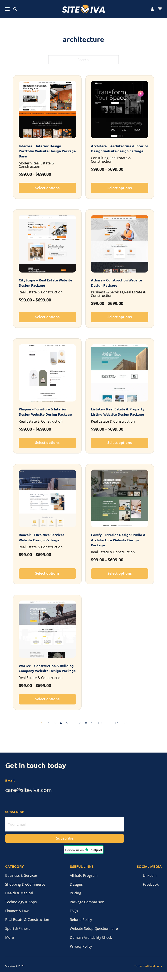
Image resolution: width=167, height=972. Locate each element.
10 (100, 723)
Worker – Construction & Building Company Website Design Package (47, 668)
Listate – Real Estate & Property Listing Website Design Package (117, 411)
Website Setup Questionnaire (94, 928)
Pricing (75, 893)
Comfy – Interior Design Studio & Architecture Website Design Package (118, 540)
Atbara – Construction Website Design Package (116, 282)
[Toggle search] (15, 9)
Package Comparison (87, 902)
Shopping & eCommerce (25, 884)
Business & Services (21, 875)
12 (116, 723)
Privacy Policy (81, 946)
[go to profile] (152, 9)
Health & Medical (19, 893)
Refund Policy (81, 919)
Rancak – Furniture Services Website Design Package (41, 537)
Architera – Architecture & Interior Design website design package (119, 148)
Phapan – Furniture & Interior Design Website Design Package (45, 411)
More (9, 937)
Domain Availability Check (91, 937)
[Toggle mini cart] (160, 9)
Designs (76, 884)
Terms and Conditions (148, 966)
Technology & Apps (21, 902)
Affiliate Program (84, 875)
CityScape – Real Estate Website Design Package (45, 282)
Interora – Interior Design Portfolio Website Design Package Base (47, 151)
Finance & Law (16, 910)
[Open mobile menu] (7, 9)
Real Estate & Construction (27, 919)
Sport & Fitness (17, 928)
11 (108, 723)
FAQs (74, 910)
